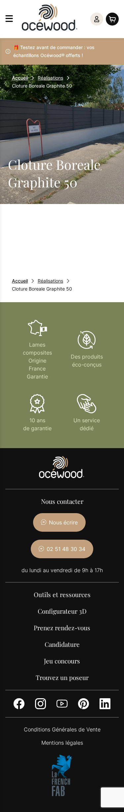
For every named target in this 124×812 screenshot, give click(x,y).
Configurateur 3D (62, 611)
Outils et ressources (62, 594)
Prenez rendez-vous (62, 627)
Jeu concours (62, 660)
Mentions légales (62, 742)
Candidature (62, 644)
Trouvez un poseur (62, 677)
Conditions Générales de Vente (62, 729)
